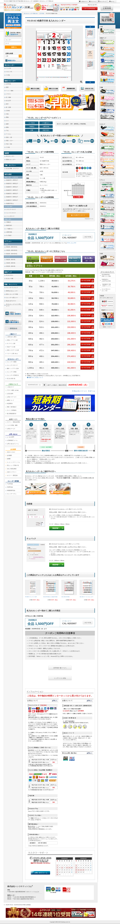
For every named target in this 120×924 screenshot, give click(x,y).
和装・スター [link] (9, 140)
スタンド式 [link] (9, 71)
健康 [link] (7, 124)
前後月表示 (46, 130)
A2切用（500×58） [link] (11, 263)
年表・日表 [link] (9, 144)
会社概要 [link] (9, 455)
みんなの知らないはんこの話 (106, 289)
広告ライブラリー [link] (11, 472)
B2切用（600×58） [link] (11, 266)
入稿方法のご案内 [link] (11, 337)
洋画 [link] (7, 114)
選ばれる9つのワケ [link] (11, 301)
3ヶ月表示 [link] (8, 235)
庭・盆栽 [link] (8, 107)
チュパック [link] (7, 256)
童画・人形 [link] (9, 137)
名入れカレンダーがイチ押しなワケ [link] (13, 305)
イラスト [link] (8, 94)
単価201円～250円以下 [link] (12, 180)
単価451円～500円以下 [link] (12, 197)
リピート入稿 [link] (12, 353)
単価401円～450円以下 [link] (12, 193)
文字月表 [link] (8, 84)
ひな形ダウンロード (79, 215)
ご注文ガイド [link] (10, 387)
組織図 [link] (8, 458)
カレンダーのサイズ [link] (12, 365)
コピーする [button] (87, 236)
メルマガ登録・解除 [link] (12, 425)
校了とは (92, 391)
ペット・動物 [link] (9, 90)
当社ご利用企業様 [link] (11, 468)
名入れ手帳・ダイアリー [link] (12, 168)
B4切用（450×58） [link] (11, 259)
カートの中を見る (89, 8)
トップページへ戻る (60, 678)
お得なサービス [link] (11, 428)
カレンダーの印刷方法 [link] (13, 375)
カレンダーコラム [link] (11, 493)
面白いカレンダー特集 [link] (12, 294)
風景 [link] (7, 87)
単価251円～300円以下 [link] (12, 183)
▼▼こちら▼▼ (71, 243)
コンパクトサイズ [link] (10, 213)
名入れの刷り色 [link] (11, 378)
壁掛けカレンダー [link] (10, 159)
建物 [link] (7, 127)
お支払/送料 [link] (10, 393)
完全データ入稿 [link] (11, 347)
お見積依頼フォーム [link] (12, 440)
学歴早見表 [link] (10, 487)
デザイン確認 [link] (13, 390)
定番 (31, 130)
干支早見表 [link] (10, 484)
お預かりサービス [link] (11, 397)
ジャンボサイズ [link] (10, 216)
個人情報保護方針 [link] (11, 413)
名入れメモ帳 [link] (9, 278)
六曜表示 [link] (8, 222)
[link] (32, 591)
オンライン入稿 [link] (11, 343)
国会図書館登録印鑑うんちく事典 (106, 275)
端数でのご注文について (35, 377)
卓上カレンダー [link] (10, 156)
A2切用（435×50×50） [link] (12, 250)
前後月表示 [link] (9, 225)
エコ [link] (7, 120)
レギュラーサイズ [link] (10, 209)
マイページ (93, 1)
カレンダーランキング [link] (12, 287)
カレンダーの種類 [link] (11, 362)
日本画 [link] (8, 110)
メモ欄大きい (46, 123)
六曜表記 (31, 126)
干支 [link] (7, 130)
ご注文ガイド (84, 1)
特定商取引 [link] (10, 403)
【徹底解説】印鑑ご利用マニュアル (106, 285)
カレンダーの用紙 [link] (11, 372)
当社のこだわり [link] (11, 452)
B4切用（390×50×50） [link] (12, 247)
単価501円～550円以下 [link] (12, 200)
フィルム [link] (8, 134)
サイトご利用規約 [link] (11, 410)
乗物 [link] (7, 117)
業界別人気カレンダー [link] (12, 291)
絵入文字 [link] (8, 100)
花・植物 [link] (8, 97)
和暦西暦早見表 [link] (11, 490)
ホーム (112, 1)
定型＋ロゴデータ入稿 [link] (13, 350)
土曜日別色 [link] (9, 232)
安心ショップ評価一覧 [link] (13, 465)
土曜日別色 (46, 126)
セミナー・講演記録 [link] (12, 475)
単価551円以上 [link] (10, 203)
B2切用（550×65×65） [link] (12, 253)
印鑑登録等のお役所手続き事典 (106, 280)
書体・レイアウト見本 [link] (13, 368)
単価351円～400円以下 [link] (12, 190)
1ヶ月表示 (32, 123)
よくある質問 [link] (10, 437)
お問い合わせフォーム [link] (13, 443)
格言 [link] (7, 104)
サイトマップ (103, 1)
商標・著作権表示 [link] (11, 407)
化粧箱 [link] (6, 244)
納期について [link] (10, 400)
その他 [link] (8, 75)
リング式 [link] (8, 68)
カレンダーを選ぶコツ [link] (12, 297)
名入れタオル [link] (9, 275)
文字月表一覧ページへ (60, 668)
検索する (14, 47)
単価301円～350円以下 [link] (12, 187)
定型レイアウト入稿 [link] (12, 340)
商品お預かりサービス (80, 391)
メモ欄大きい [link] (9, 228)
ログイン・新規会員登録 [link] (13, 422)
